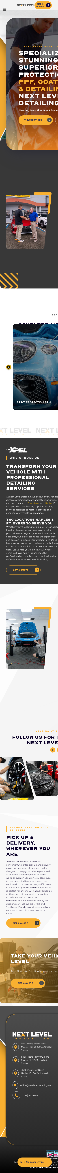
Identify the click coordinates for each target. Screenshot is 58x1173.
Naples (48, 503)
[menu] (5, 10)
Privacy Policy (51, 1164)
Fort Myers (33, 503)
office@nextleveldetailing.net (36, 1085)
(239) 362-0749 (31, 1095)
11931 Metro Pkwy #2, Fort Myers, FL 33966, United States (35, 1060)
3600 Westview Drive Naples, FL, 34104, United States (34, 1073)
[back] (8, 367)
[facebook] (52, 750)
